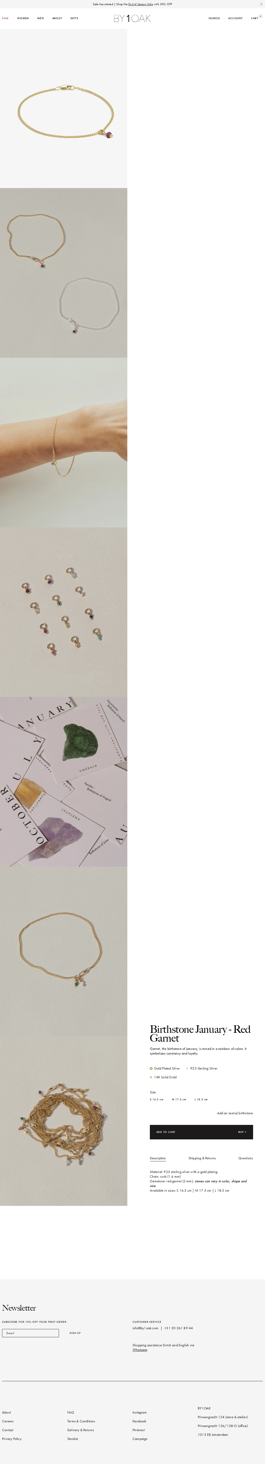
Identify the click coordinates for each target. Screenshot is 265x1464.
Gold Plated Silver (167, 1068)
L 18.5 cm (201, 1099)
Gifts (74, 18)
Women (23, 18)
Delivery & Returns (80, 1430)
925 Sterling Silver (203, 1068)
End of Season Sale (140, 4)
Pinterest (138, 1430)
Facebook (139, 1421)
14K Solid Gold (165, 1077)
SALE (5, 18)
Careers (7, 1421)
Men (40, 18)
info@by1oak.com (145, 1328)
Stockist (72, 1439)
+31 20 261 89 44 (178, 1328)
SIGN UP (75, 1333)
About (57, 18)
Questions (245, 1158)
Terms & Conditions (81, 1421)
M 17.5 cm (179, 1099)
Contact (7, 1430)
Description (158, 1158)
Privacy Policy (11, 1439)
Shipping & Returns (202, 1158)
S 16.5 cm (157, 1099)
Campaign (140, 1439)
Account (235, 18)
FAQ (70, 1412)
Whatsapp (140, 1350)
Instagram (139, 1412)
